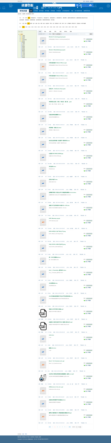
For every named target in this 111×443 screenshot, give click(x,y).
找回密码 (87, 1)
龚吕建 (71, 202)
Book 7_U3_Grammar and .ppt (56, 361)
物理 (31, 23)
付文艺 (72, 46)
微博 (40, 436)
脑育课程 (65, 17)
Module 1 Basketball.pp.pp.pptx (57, 49)
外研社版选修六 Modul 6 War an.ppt (58, 62)
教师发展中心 (53, 17)
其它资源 (52, 19)
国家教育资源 (87, 10)
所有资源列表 (29, 13)
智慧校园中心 (33, 17)
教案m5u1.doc (52, 348)
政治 (44, 23)
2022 (63, 27)
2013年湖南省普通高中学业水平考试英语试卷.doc (61, 296)
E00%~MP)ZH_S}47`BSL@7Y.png (57, 231)
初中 (26, 17)
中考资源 (58, 10)
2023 (66, 27)
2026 (76, 27)
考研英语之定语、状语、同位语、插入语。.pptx (60, 101)
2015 (42, 27)
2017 (48, 27)
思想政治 (78, 23)
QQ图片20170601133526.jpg (56, 153)
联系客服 (24, 436)
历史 (39, 23)
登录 (84, 1)
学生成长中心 (40, 17)
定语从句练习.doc (53, 179)
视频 (71, 31)
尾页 (70, 426)
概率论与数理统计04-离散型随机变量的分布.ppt (60, 412)
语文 (60, 7)
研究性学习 (74, 23)
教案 (50, 31)
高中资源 (47, 10)
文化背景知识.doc (53, 283)
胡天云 (72, 163)
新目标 (54, 7)
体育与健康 (83, 23)
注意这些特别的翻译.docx (55, 114)
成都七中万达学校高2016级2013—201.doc (59, 205)
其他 (45, 31)
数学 (52, 7)
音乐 (65, 23)
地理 (41, 23)
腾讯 (26, 434)
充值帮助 (32, 436)
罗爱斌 (71, 422)
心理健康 (69, 23)
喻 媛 (71, 384)
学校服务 (36, 436)
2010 (26, 27)
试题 (60, 31)
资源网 (23, 13)
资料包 (65, 31)
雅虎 (23, 434)
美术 (63, 23)
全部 (44, 5)
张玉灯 (70, 293)
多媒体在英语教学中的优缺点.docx (57, 399)
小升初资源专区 (66, 10)
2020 (57, 27)
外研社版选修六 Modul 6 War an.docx (58, 75)
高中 (29, 17)
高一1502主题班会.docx (55, 257)
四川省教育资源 (78, 10)
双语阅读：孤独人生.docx (55, 127)
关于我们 (28, 436)
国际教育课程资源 (46, 19)
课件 (55, 31)
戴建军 (71, 176)
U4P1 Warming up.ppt (54, 218)
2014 (39, 27)
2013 (36, 27)
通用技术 (57, 23)
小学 (23, 17)
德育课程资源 (39, 19)
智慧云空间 (20, 1)
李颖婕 (70, 189)
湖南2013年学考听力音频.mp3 (56, 309)
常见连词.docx (52, 166)
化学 (34, 23)
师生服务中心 (46, 17)
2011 (29, 27)
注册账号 (91, 1)
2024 (70, 27)
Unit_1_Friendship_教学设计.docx (57, 270)
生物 (36, 23)
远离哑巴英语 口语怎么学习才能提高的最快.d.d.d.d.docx (62, 192)
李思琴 (70, 306)
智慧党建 (27, 19)
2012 (32, 27)
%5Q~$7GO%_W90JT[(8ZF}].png (57, 244)
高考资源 (53, 10)
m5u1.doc (51, 335)
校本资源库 (22, 19)
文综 (53, 23)
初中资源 (41, 10)
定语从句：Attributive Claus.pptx (57, 88)
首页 (31, 10)
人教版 (48, 7)
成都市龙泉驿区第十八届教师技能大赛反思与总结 (78, 17)
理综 (51, 23)
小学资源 (35, 10)
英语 (58, 7)
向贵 (71, 241)
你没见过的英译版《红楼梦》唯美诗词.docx (59, 140)
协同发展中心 (59, 17)
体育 (60, 23)
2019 (54, 27)
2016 (45, 27)
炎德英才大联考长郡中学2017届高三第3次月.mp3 (60, 322)
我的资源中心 (87, 5)
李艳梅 (71, 124)
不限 (23, 27)
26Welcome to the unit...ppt (56, 387)
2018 (51, 27)
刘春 (71, 267)
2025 (73, 27)
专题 (72, 10)
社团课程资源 (32, 19)
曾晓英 (70, 280)
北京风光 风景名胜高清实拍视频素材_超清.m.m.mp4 (61, 374)
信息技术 (47, 23)
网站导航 (19, 436)
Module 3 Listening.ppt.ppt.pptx (57, 36)
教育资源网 (27, 5)
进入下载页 (88, 41)
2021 (60, 27)
